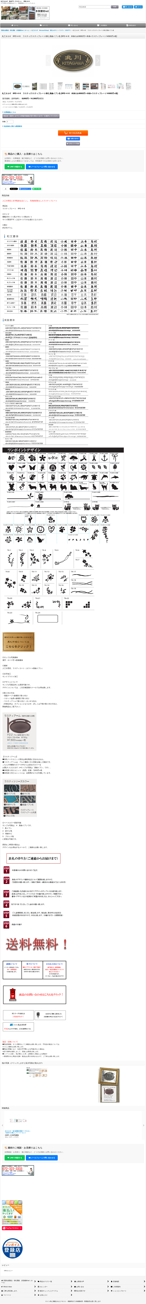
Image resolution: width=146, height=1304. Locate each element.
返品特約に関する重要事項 (13, 126)
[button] (48, 60)
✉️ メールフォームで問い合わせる (42, 167)
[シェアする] (5, 189)
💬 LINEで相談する (14, 167)
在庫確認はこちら (10, 112)
